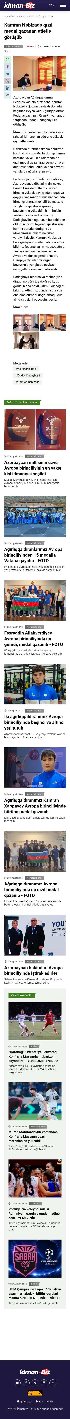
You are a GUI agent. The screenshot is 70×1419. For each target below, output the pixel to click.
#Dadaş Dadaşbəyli (28, 375)
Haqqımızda (24, 1401)
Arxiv (50, 1401)
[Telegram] (35, 1382)
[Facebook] (26, 1382)
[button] (7, 59)
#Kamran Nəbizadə (27, 382)
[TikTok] (52, 1382)
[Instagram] (44, 1382)
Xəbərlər (30, 46)
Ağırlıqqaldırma (13, 46)
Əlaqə (39, 1401)
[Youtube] (17, 1382)
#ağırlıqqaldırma (26, 369)
